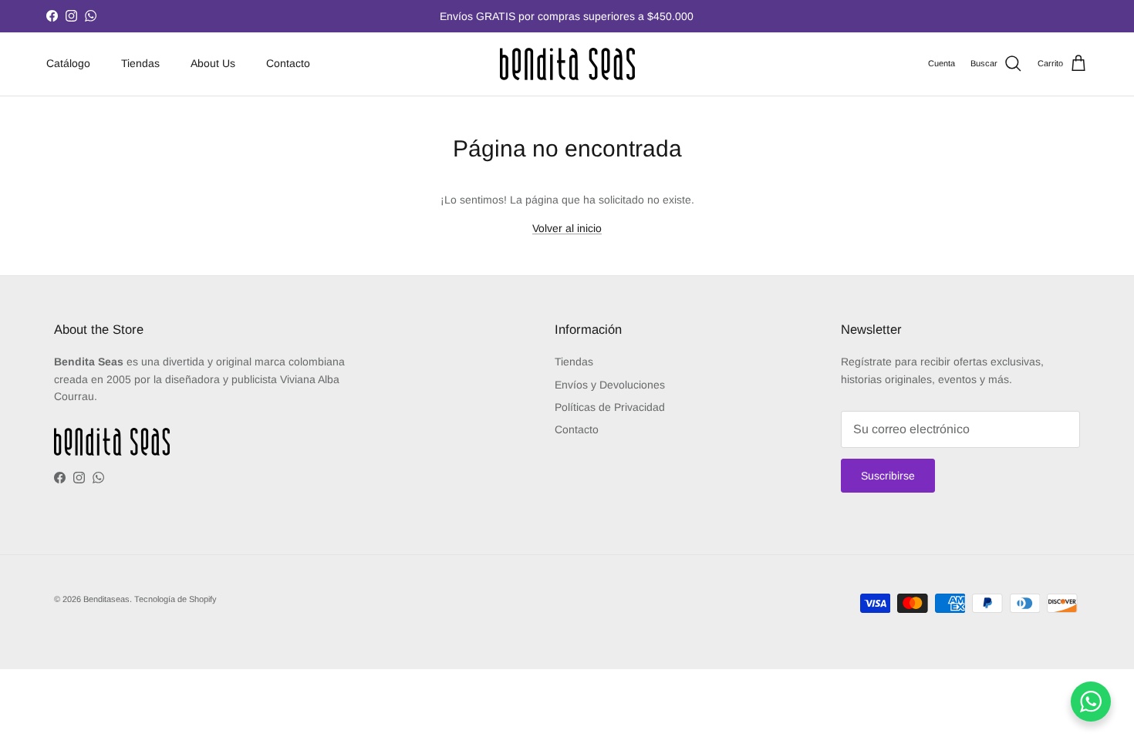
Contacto (288, 63)
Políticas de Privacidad (610, 407)
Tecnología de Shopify (175, 599)
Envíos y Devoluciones (610, 385)
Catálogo (68, 63)
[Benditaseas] (567, 64)
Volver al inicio (567, 228)
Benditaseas (106, 599)
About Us (213, 63)
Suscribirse (888, 475)
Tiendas (140, 63)
